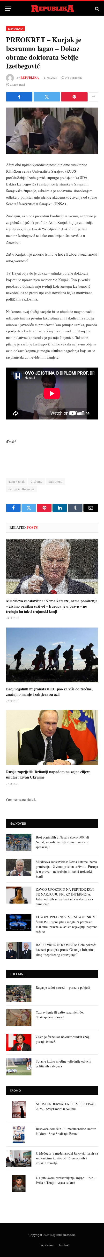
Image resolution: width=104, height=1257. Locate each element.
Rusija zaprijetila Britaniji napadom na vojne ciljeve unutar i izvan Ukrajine (48, 774)
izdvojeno (55, 481)
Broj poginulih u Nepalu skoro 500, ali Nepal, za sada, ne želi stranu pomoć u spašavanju (62, 842)
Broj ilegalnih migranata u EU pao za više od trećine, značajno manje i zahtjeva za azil (49, 691)
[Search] (96, 8)
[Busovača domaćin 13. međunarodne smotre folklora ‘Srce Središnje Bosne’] (18, 1134)
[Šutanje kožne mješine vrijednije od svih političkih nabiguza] (18, 1066)
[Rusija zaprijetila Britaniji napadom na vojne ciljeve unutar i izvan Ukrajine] (52, 737)
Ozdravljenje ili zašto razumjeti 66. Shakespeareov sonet (60, 1014)
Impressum (46, 1245)
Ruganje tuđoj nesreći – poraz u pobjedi (63, 987)
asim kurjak (16, 481)
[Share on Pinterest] (74, 96)
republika (30, 77)
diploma (36, 481)
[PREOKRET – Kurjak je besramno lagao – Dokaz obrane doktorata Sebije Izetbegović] (52, 131)
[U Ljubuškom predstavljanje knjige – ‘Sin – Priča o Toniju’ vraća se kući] (18, 1183)
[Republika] (52, 9)
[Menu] (8, 8)
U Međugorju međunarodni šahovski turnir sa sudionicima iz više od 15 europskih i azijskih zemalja (67, 1158)
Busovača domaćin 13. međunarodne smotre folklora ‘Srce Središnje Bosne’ (66, 1131)
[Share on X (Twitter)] (47, 96)
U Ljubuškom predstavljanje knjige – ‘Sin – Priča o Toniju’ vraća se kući (66, 1180)
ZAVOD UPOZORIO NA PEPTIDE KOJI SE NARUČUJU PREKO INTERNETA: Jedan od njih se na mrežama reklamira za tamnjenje (65, 896)
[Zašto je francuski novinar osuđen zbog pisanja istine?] (18, 1042)
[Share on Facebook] (19, 96)
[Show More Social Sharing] (93, 96)
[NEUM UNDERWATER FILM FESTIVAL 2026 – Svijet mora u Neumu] (18, 1109)
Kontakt (64, 1245)
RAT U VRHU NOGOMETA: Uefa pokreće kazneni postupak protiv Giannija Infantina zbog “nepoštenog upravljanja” (66, 949)
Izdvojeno (15, 28)
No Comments (73, 77)
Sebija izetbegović (21, 489)
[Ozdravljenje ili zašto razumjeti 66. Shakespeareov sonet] (18, 1017)
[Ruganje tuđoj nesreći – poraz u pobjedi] (18, 993)
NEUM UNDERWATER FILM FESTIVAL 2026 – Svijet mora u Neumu (66, 1106)
